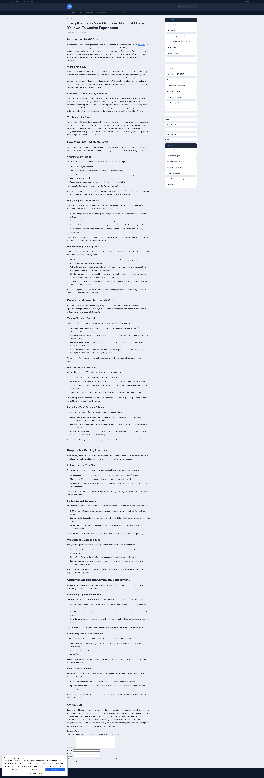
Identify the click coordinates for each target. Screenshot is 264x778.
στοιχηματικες (172, 47)
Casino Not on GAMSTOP (175, 74)
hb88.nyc (141, 45)
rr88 (166, 114)
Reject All (35, 769)
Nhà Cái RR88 (170, 124)
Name (70, 750)
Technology (101, 12)
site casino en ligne (173, 156)
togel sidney (169, 119)
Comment (71, 748)
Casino (121, 12)
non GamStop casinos (174, 97)
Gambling (71, 18)
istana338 (168, 140)
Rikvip (169, 59)
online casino (171, 184)
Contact (259, 1)
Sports (113, 12)
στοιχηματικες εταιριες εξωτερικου (179, 36)
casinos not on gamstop (174, 129)
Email (69, 753)
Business (89, 12)
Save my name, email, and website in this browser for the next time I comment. (99, 759)
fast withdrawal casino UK (175, 161)
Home (73, 12)
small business (170, 135)
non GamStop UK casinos (175, 103)
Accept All (55, 769)
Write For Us (249, 1)
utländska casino (172, 53)
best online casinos (173, 173)
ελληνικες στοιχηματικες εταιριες (178, 41)
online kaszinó (171, 30)
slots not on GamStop (174, 91)
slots (168, 80)
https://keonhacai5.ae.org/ (176, 179)
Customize (14, 769)
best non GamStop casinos (176, 85)
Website (70, 756)
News (81, 12)
